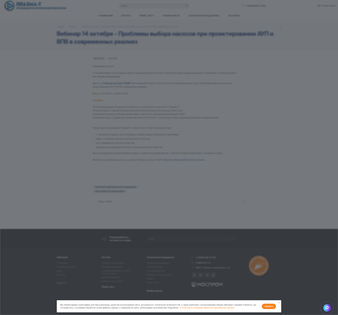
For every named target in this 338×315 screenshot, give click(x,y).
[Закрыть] (278, 302)
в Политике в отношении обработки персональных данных (207, 308)
